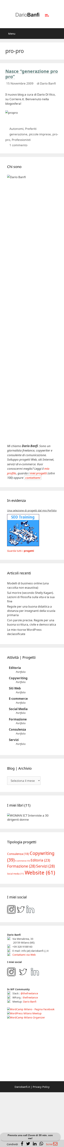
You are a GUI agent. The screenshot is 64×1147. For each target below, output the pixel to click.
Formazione (18, 719)
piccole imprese (40, 134)
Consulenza (17, 729)
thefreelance (30, 997)
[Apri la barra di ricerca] (59, 33)
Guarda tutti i (20, 550)
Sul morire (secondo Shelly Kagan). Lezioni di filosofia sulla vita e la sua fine (31, 597)
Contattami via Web (24, 954)
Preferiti (30, 129)
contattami (32, 478)
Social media (15, 873)
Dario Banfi (29, 1001)
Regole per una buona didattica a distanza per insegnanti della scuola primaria (31, 611)
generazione (18, 134)
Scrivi (49, 1144)
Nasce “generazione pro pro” (31, 74)
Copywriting (18, 678)
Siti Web (15, 688)
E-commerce (18, 699)
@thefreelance (29, 993)
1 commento (18, 145)
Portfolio (21, 672)
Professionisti (21, 140)
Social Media (18, 709)
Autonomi (16, 129)
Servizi (14, 740)
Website (40, 872)
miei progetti (38, 473)
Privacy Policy (41, 1087)
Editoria (15, 668)
